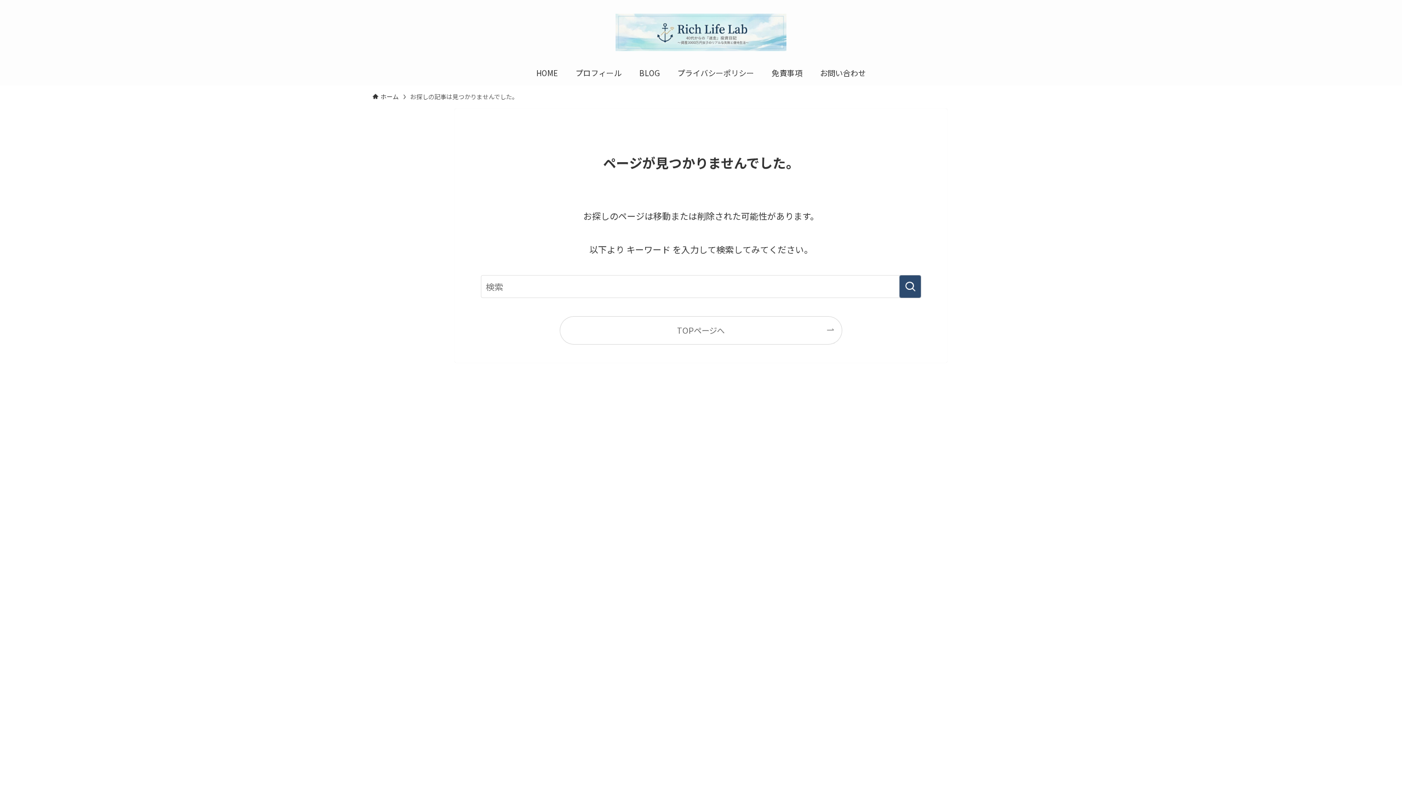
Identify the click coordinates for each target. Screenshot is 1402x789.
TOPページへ (701, 330)
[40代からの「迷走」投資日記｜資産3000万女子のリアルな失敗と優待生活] (701, 32)
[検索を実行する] (910, 286)
